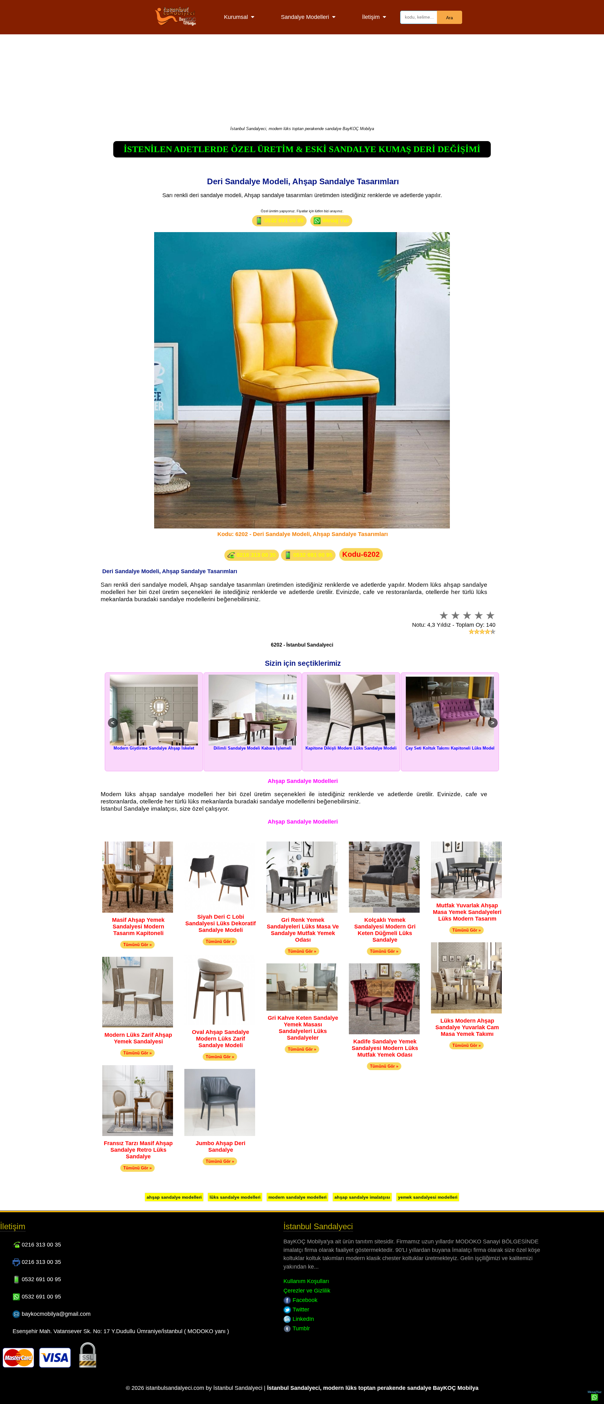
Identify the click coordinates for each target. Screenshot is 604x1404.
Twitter (300, 1309)
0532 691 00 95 (283, 220)
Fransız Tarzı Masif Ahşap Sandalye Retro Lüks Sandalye (138, 1150)
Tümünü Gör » (137, 944)
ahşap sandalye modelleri (174, 1197)
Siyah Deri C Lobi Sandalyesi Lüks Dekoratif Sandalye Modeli (220, 923)
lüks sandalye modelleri (235, 1197)
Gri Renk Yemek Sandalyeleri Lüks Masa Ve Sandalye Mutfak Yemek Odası (303, 930)
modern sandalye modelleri (297, 1197)
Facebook (304, 1300)
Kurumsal (236, 17)
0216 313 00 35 (255, 555)
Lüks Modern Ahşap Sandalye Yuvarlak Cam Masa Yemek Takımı (467, 1027)
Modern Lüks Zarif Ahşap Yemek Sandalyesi (138, 1038)
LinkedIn (302, 1319)
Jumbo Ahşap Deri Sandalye (220, 1146)
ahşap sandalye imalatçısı (362, 1197)
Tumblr (300, 1328)
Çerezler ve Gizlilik (306, 1290)
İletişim (371, 17)
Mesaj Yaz (335, 220)
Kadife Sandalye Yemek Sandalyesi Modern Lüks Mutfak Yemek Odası (385, 1048)
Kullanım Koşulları (306, 1281)
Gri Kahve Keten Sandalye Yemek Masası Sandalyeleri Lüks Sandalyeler (303, 1028)
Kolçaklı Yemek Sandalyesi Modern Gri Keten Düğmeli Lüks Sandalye (385, 930)
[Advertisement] (302, 79)
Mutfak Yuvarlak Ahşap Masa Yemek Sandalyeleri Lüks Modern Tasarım (467, 912)
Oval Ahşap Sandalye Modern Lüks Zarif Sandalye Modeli (220, 1038)
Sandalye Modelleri (305, 17)
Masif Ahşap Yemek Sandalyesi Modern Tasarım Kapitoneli (138, 926)
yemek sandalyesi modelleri (427, 1197)
